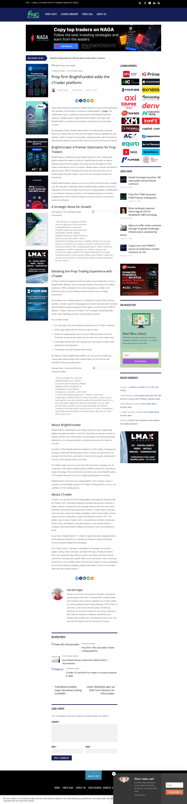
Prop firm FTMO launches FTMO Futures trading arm (142, 196)
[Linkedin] (84, 100)
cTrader (105, 111)
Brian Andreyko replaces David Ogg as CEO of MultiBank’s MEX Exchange (142, 211)
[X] (80, 100)
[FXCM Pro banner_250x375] (37, 320)
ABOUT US (81, 787)
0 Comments (77, 90)
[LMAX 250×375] (37, 283)
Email (88, 746)
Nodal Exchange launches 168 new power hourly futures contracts (77, 58)
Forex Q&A (87, 14)
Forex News (51, 14)
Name (54, 746)
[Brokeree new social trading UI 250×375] (37, 246)
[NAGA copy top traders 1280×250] (93, 50)
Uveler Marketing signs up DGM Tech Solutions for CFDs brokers (102, 690)
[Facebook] (76, 100)
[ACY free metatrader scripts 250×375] (37, 171)
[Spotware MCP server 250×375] (37, 208)
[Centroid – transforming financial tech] (37, 97)
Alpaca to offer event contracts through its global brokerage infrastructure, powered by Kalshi (140, 230)
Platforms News (75, 71)
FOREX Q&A (68, 787)
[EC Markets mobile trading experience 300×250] (139, 294)
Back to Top (93, 776)
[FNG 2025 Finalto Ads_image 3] (37, 134)
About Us (101, 14)
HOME (57, 787)
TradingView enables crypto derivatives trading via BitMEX (67, 690)
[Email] (88, 100)
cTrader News (58, 71)
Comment (56, 721)
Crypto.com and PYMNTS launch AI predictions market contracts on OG (143, 249)
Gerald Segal (62, 90)
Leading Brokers (69, 14)
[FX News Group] (33, 18)
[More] (92, 100)
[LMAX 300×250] (139, 461)
